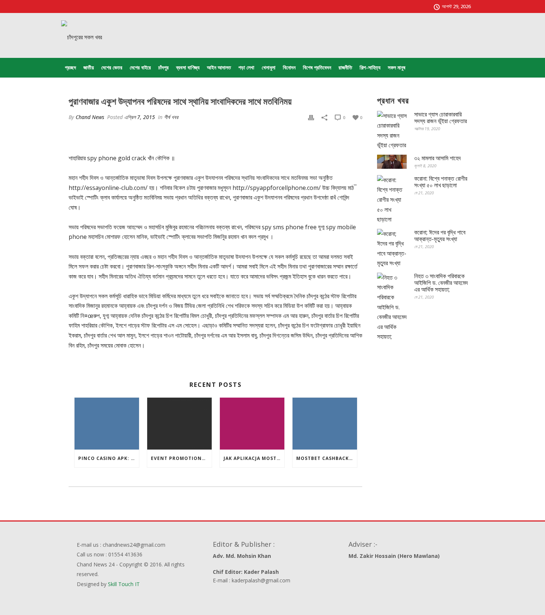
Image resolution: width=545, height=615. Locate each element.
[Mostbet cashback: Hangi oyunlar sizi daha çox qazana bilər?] (325, 424)
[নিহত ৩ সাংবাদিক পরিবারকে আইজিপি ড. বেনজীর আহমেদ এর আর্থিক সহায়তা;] (392, 307)
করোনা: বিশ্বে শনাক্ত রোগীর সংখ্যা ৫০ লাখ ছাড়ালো (440, 181)
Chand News (90, 117)
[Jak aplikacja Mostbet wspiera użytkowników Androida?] (252, 424)
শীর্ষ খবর (171, 117)
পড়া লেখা (246, 67)
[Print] (311, 117)
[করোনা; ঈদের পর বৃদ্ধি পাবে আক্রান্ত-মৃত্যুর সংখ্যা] (392, 248)
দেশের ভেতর (111, 67)
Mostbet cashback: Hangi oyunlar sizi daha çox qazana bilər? (326, 458)
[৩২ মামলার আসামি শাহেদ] (392, 162)
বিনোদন (289, 67)
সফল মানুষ (396, 67)
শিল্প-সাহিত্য (370, 67)
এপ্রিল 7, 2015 (139, 117)
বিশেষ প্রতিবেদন (317, 67)
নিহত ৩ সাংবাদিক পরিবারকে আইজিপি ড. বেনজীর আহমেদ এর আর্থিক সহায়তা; (441, 283)
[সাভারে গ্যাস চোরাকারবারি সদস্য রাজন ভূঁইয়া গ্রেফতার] (392, 130)
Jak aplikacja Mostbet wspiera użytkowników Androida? (254, 458)
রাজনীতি (345, 67)
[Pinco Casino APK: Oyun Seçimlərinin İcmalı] (107, 424)
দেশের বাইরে (140, 67)
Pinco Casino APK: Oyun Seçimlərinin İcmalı (108, 458)
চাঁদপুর (163, 67)
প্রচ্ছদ (70, 67)
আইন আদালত (219, 67)
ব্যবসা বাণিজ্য (187, 67)
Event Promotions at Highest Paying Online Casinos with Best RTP (181, 458)
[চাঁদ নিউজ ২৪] (81, 37)
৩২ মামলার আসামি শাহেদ (437, 158)
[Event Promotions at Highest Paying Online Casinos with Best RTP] (179, 424)
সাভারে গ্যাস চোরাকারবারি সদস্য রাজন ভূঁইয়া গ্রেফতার (440, 117)
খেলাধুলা (268, 67)
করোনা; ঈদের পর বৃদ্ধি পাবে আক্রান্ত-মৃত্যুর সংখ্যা (439, 235)
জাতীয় (88, 67)
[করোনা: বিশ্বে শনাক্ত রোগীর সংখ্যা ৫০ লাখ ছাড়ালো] (392, 199)
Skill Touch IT (124, 584)
